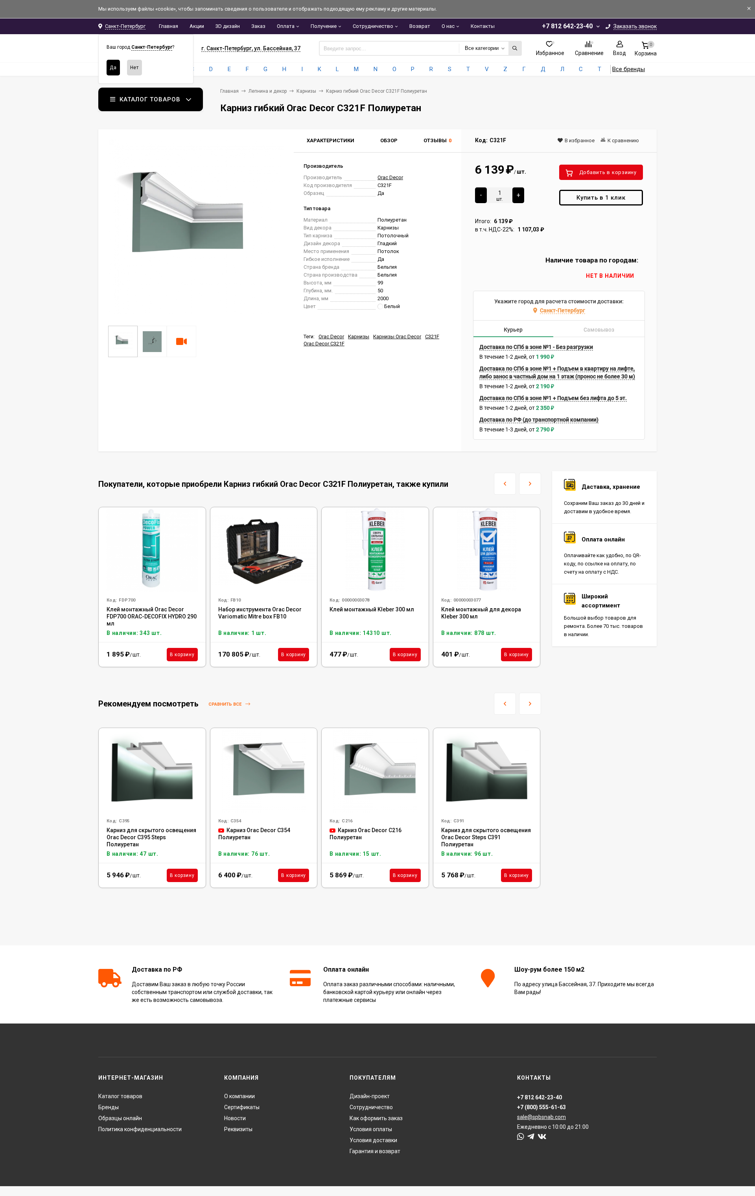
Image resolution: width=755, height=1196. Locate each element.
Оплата (286, 26)
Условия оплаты (371, 1129)
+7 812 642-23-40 (567, 26)
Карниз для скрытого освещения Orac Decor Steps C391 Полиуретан (486, 837)
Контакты (483, 26)
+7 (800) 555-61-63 (541, 1107)
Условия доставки (373, 1140)
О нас (448, 26)
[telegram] (530, 1136)
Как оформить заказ (376, 1118)
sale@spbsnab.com (541, 1117)
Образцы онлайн (120, 1118)
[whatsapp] (520, 1136)
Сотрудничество (373, 26)
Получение (324, 26)
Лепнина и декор (268, 91)
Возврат (419, 26)
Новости (235, 1118)
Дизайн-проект (370, 1096)
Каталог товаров (120, 1096)
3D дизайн (227, 26)
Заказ (258, 26)
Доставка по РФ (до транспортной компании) (538, 419)
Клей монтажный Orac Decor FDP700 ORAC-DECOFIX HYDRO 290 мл (152, 616)
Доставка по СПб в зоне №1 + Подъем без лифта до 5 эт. (553, 398)
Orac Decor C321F (324, 344)
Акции (197, 26)
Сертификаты (242, 1107)
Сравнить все (225, 704)
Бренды (108, 1107)
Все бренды (628, 69)
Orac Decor (390, 177)
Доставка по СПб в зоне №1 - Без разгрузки (536, 347)
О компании (239, 1096)
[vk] (542, 1136)
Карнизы (306, 91)
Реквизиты (238, 1129)
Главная (168, 26)
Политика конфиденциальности (140, 1129)
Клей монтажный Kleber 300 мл (372, 609)
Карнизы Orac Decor (397, 336)
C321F (432, 336)
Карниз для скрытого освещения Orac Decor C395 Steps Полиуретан (151, 837)
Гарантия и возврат (375, 1151)
